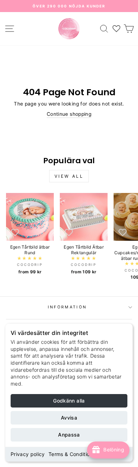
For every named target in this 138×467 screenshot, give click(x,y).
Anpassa (69, 435)
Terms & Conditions (71, 454)
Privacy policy (28, 454)
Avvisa (69, 418)
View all (69, 176)
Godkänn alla (69, 401)
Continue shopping (69, 114)
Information (67, 306)
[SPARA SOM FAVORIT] (15, 232)
